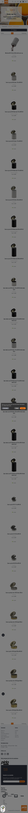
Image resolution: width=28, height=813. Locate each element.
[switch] (3, 811)
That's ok (22, 408)
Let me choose (5, 408)
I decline (16, 408)
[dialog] (14, 406)
